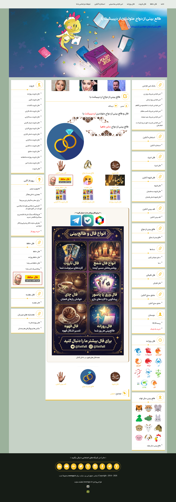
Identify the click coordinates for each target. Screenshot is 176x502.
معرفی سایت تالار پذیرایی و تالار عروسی (29, 224)
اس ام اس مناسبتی (116, 4)
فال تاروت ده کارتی (33, 145)
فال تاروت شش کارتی (32, 134)
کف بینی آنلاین (155, 217)
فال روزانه (130, 4)
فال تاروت (142, 4)
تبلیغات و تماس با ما (83, 4)
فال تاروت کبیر (34, 99)
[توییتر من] (81, 466)
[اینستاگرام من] (95, 466)
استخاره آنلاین (99, 4)
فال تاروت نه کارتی (33, 140)
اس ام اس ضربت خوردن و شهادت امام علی (149, 124)
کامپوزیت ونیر (35, 188)
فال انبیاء (157, 165)
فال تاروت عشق (34, 151)
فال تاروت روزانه (33, 94)
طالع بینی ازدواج (114, 126)
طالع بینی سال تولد (154, 445)
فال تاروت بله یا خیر (32, 163)
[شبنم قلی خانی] (60, 86)
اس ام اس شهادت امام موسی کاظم (148, 105)
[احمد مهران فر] (116, 86)
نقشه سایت (78, 482)
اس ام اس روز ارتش (153, 99)
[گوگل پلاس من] (73, 466)
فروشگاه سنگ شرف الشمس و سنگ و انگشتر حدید (29, 215)
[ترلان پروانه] (88, 86)
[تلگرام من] (109, 466)
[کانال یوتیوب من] (66, 466)
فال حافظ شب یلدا (33, 263)
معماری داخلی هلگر (33, 194)
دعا (159, 263)
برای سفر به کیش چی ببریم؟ (29, 200)
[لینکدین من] (59, 466)
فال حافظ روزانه (34, 257)
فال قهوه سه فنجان (154, 191)
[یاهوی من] (116, 466)
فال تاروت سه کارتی (32, 117)
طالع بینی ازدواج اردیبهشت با (105, 96)
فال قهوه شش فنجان (153, 197)
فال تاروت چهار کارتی (32, 122)
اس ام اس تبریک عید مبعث (151, 117)
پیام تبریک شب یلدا (33, 268)
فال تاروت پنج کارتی (32, 128)
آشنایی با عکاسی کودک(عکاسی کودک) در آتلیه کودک (29, 207)
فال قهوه (157, 185)
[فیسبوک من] (102, 466)
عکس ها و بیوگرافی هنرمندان (29, 328)
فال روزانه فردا (34, 322)
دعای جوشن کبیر (154, 257)
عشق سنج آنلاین (154, 303)
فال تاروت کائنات (33, 105)
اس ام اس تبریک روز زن (152, 94)
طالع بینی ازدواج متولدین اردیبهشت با (131, 18)
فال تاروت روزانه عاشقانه (30, 157)
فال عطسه (36, 302)
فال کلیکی (157, 283)
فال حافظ (153, 4)
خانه (162, 4)
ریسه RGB (156, 323)
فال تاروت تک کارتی (32, 111)
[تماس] (88, 466)
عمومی (112, 393)
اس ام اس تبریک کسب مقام (151, 111)
